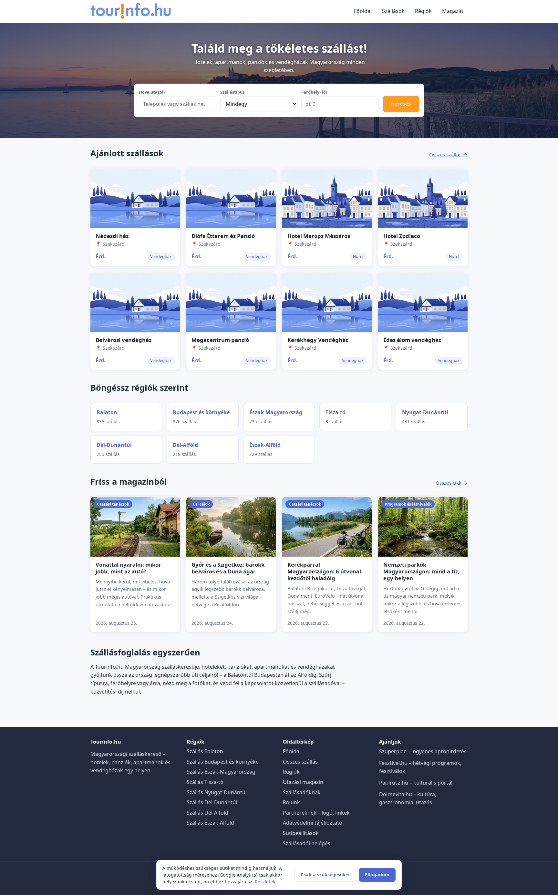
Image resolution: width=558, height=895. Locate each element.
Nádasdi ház (112, 236)
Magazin (452, 11)
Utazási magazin (303, 782)
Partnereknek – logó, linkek (316, 812)
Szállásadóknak (302, 792)
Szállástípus (232, 92)
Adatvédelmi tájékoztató (312, 822)
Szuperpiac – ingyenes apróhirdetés (423, 751)
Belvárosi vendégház (123, 340)
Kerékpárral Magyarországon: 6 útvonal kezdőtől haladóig (324, 571)
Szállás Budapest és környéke (223, 761)
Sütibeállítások (301, 833)
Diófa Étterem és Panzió (223, 236)
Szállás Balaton (205, 751)
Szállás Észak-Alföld (210, 822)
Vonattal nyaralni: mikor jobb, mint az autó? (128, 568)
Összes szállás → (448, 154)
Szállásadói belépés (306, 843)
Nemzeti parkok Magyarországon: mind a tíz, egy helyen (421, 571)
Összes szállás (300, 761)
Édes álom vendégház (412, 340)
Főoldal (363, 11)
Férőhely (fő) (314, 92)
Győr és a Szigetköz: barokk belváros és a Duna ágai (227, 568)
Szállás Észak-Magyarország (221, 771)
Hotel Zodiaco (401, 236)
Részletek (265, 882)
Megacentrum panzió (220, 340)
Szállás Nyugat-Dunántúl (217, 792)
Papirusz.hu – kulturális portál (415, 782)
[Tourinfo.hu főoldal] (130, 11)
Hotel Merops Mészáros (318, 236)
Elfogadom (377, 874)
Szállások (393, 11)
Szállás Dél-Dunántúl (212, 802)
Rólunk (291, 802)
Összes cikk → (452, 482)
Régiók (423, 11)
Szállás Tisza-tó (205, 782)
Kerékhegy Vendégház (317, 340)
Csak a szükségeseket (325, 874)
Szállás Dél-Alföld (207, 812)
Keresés (401, 103)
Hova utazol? (152, 92)
